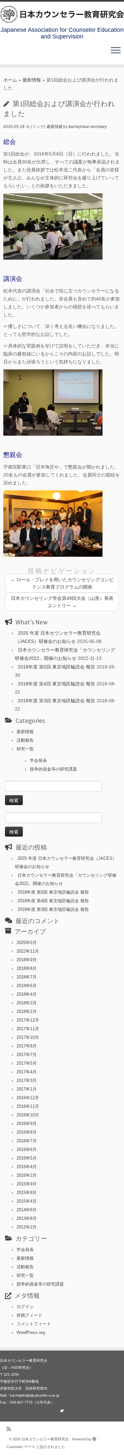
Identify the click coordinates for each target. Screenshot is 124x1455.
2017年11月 (28, 1028)
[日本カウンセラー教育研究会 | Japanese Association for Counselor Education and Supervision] (62, 14)
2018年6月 (27, 985)
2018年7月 (27, 977)
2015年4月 (27, 1201)
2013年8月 (27, 1218)
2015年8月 (27, 1192)
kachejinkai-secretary (87, 126)
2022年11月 (28, 951)
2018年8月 (27, 968)
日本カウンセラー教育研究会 (45, 1439)
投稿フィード (29, 1315)
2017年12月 (28, 1020)
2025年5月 (27, 942)
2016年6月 (27, 1149)
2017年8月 (27, 1046)
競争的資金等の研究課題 (53, 769)
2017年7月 (27, 1054)
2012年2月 (27, 1227)
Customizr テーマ (21, 1447)
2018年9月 (27, 959)
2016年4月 (27, 1166)
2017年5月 (27, 1063)
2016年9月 (27, 1123)
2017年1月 (27, 1089)
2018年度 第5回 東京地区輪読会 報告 (56, 666)
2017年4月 (27, 1071)
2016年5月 (27, 1158)
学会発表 (38, 760)
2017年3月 (27, 1080)
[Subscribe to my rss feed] (10, 1428)
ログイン (25, 1306)
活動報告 (25, 740)
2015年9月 (27, 1183)
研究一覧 (25, 748)
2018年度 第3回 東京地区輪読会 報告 (56, 700)
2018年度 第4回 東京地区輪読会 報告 (56, 683)
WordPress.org (31, 1332)
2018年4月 (27, 994)
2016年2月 (27, 1175)
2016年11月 (28, 1106)
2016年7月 (27, 1140)
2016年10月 (28, 1114)
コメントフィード (34, 1323)
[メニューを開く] (116, 51)
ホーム (10, 80)
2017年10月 (28, 1037)
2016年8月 (27, 1132)
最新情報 (31, 80)
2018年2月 (27, 1011)
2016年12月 (28, 1097)
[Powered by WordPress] (94, 1438)
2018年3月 (27, 1002)
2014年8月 (27, 1209)
